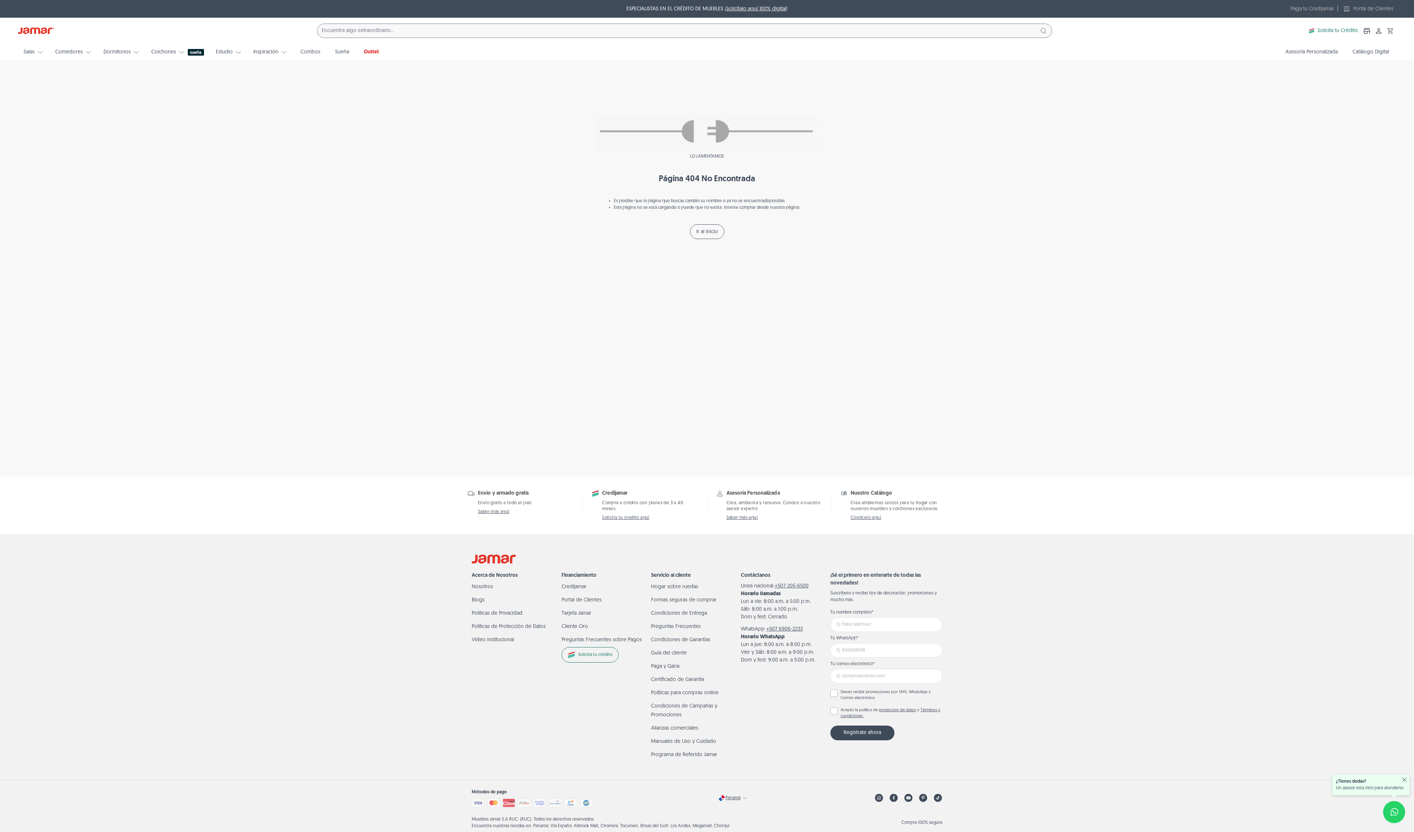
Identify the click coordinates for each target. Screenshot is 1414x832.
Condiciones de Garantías (680, 640)
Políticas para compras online (684, 693)
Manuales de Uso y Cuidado (683, 741)
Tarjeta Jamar (576, 613)
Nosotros (482, 587)
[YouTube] (908, 798)
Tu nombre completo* (851, 612)
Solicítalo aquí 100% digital (756, 9)
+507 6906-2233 (784, 629)
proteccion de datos (897, 710)
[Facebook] (893, 798)
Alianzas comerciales (674, 728)
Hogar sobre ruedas (674, 587)
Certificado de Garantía (677, 679)
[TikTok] (937, 798)
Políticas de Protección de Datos (509, 626)
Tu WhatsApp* (844, 638)
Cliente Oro (575, 626)
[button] (1390, 31)
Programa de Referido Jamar (684, 755)
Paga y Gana (665, 666)
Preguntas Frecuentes (676, 626)
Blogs (478, 600)
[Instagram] (879, 798)
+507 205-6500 (792, 586)
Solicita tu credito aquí (626, 518)
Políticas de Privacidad (497, 613)
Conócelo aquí (866, 518)
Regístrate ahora (862, 733)
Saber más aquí (494, 512)
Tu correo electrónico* (852, 664)
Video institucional (493, 640)
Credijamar (574, 587)
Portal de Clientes (582, 600)
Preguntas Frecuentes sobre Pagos (602, 640)
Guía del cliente (669, 653)
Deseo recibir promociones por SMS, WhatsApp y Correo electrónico (886, 695)
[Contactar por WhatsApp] (1394, 812)
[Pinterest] (923, 798)
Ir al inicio (707, 232)
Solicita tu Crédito (1338, 31)
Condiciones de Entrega (679, 613)
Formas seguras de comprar (684, 600)
